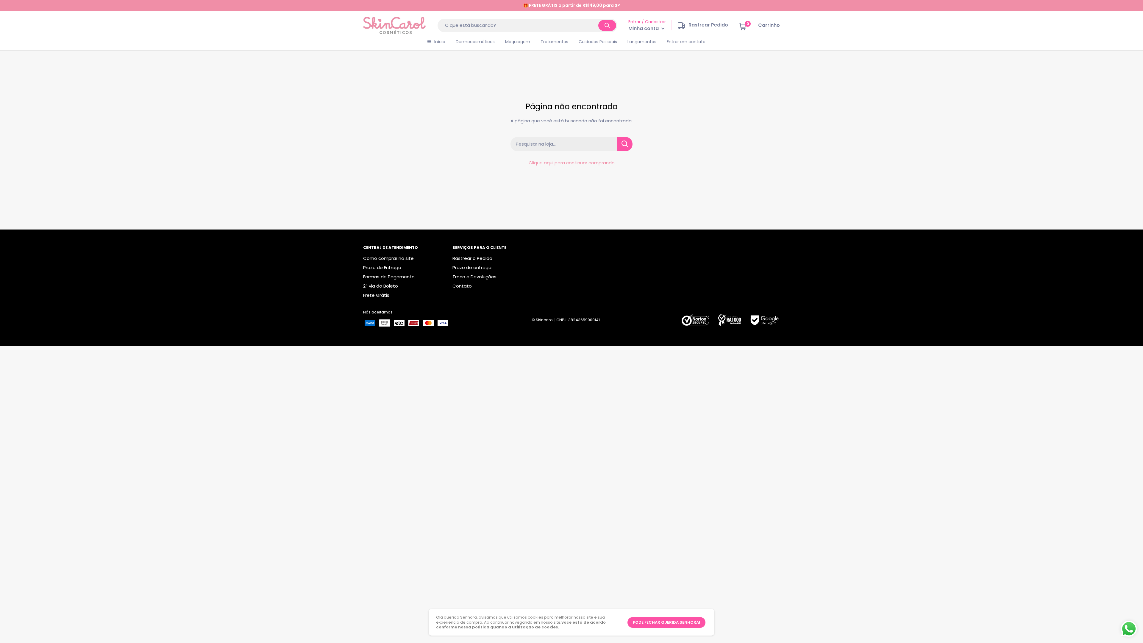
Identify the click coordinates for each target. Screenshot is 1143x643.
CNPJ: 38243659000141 (578, 320)
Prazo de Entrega (382, 267)
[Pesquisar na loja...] (625, 144)
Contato (462, 286)
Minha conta (644, 28)
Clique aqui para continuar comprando (572, 163)
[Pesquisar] (607, 25)
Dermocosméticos (475, 42)
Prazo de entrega (471, 267)
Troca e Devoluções (474, 277)
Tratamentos (554, 42)
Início (439, 42)
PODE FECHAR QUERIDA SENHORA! (666, 622)
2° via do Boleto (380, 286)
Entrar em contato (686, 42)
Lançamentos (641, 42)
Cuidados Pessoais (598, 42)
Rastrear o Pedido (472, 258)
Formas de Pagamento (389, 277)
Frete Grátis (376, 295)
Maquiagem (517, 42)
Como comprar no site (388, 258)
